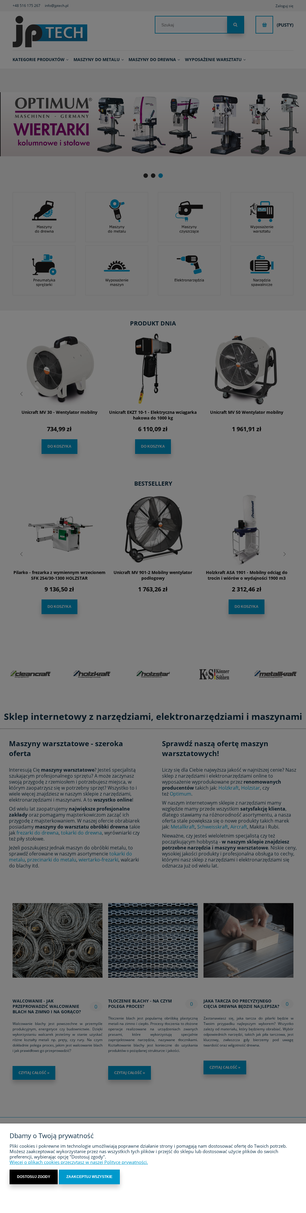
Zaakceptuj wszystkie (89, 1177)
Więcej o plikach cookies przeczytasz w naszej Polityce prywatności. (79, 1162)
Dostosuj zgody (33, 1177)
